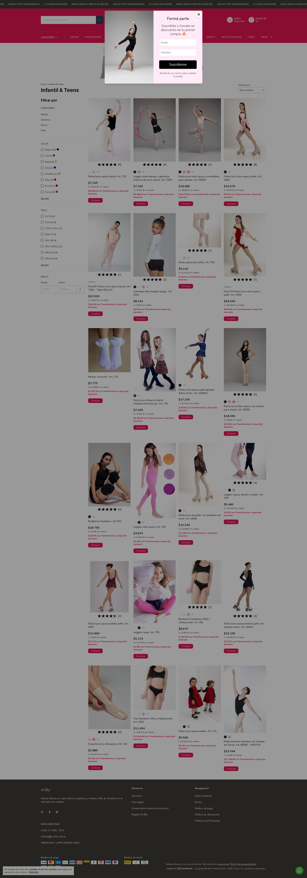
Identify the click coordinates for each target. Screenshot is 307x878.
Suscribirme (178, 64)
